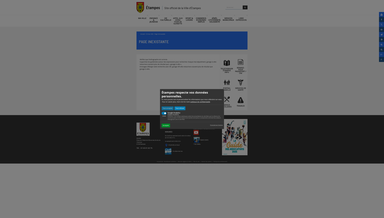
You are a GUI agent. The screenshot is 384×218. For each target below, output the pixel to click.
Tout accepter (167, 108)
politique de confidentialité (200, 102)
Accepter (166, 125)
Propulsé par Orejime (216, 125)
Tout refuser (180, 108)
